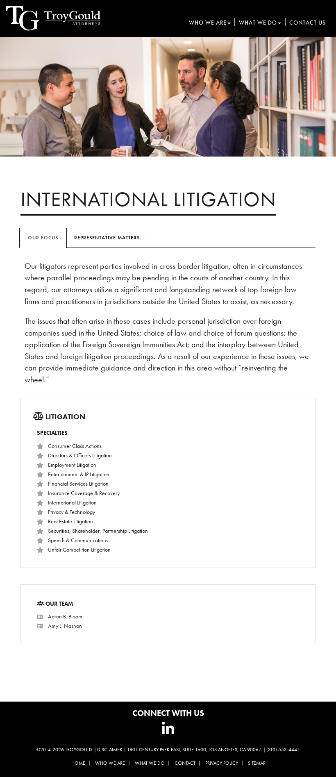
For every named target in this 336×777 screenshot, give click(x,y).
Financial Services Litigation (78, 483)
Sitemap (256, 763)
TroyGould (78, 749)
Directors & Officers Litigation (80, 455)
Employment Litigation (72, 464)
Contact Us (307, 22)
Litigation (65, 416)
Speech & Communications (78, 540)
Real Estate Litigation (70, 521)
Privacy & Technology (71, 512)
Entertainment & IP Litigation (78, 474)
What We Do (258, 22)
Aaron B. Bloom (65, 616)
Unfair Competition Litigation (79, 549)
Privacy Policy (221, 763)
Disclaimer (109, 749)
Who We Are (208, 22)
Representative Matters (107, 237)
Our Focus (43, 237)
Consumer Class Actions (75, 446)
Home (78, 763)
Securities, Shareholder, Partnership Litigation (98, 530)
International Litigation (72, 502)
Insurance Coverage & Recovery (84, 493)
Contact (185, 763)
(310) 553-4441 (283, 749)
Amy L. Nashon (65, 625)
